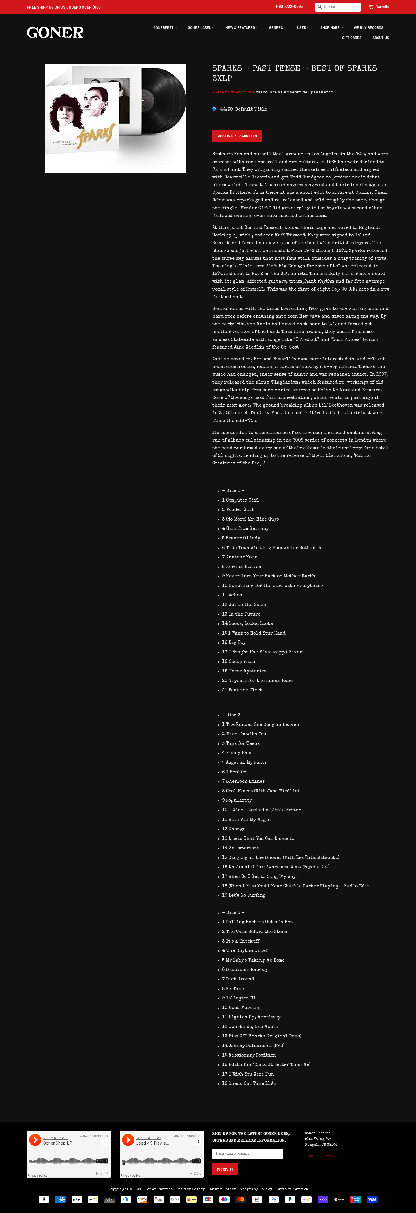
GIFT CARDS (352, 37)
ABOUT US (380, 37)
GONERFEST (164, 27)
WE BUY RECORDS (368, 27)
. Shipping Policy (254, 1190)
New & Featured (240, 27)
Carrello (382, 7)
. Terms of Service (290, 1190)
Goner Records (159, 1190)
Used (302, 27)
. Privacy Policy (189, 1190)
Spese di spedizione (233, 92)
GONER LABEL (200, 27)
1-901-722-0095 (289, 6)
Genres (276, 27)
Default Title (243, 109)
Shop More (330, 27)
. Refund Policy (221, 1190)
